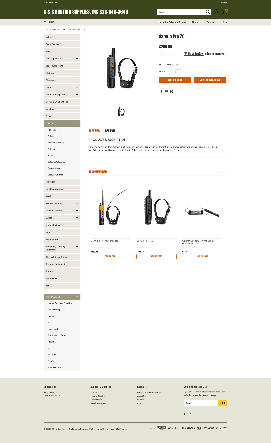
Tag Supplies (52, 239)
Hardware (50, 181)
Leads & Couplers (54, 210)
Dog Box (50, 109)
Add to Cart (111, 256)
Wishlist (222, 2)
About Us (196, 22)
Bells (48, 37)
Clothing (50, 73)
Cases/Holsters (55, 168)
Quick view (111, 207)
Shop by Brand (53, 297)
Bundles (65, 29)
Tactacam (52, 354)
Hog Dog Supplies (54, 189)
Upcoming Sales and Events (172, 22)
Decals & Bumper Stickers (59, 101)
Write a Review (194, 53)
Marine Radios (53, 225)
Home (46, 29)
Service (211, 22)
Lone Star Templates (120, 429)
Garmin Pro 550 (144, 240)
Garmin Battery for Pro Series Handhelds (198, 242)
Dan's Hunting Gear (55, 94)
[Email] (166, 91)
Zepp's (51, 361)
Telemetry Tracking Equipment (55, 248)
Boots (49, 51)
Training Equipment (55, 264)
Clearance (51, 80)
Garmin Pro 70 (78, 29)
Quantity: (164, 71)
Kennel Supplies (54, 203)
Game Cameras (53, 44)
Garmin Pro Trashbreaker (104, 240)
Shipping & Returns (98, 403)
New (48, 232)
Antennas (52, 149)
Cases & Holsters (54, 65)
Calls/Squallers (53, 58)
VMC (50, 322)
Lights (49, 217)
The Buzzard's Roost (57, 335)
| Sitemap (76, 429)
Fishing (49, 116)
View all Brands (55, 367)
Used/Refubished (55, 174)
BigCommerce (95, 429)
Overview (94, 130)
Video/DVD (51, 278)
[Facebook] (161, 91)
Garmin (55, 29)
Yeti (48, 285)
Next (224, 172)
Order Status (96, 399)
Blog (225, 22)
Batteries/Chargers (56, 162)
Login (92, 396)
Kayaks (49, 196)
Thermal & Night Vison (57, 257)
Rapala (51, 341)
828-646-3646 (51, 2)
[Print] (171, 91)
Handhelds (52, 130)
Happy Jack (53, 329)
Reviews (110, 130)
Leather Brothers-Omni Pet (60, 303)
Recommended (97, 171)
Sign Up (101, 396)
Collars (49, 87)
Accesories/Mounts (56, 142)
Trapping (50, 271)
